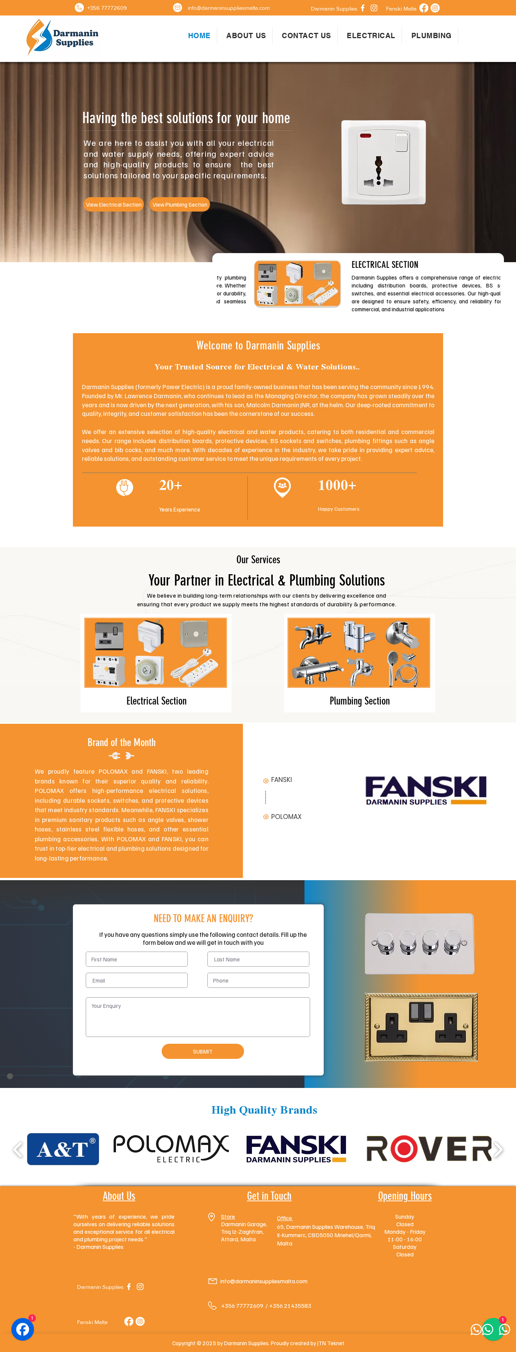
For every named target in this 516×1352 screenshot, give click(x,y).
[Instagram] (374, 7)
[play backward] (17, 1149)
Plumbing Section (360, 701)
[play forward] (498, 1149)
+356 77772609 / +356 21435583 (266, 1305)
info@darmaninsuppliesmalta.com (263, 1281)
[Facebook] (362, 7)
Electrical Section (157, 701)
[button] (334, 8)
